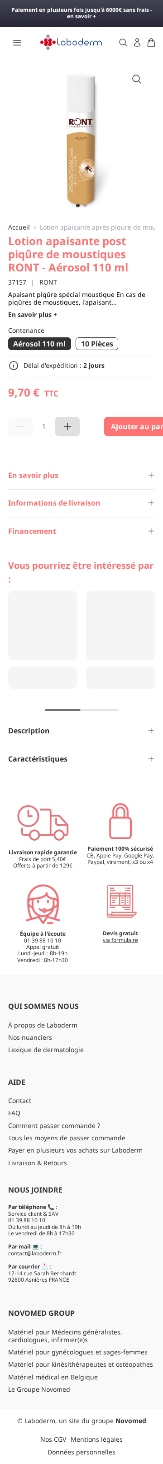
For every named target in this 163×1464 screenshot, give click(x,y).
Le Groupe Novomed (39, 1389)
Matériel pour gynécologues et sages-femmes (78, 1352)
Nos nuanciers (30, 1037)
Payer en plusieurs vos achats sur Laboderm (75, 1150)
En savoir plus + (32, 315)
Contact (19, 1100)
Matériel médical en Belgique (53, 1377)
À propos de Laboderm (42, 1025)
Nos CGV (53, 1439)
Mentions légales (97, 1439)
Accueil (19, 227)
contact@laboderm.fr (35, 1253)
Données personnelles (81, 1452)
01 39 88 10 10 (26, 1220)
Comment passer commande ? (54, 1125)
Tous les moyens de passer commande (66, 1137)
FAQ (14, 1112)
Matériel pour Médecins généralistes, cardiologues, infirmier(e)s (65, 1336)
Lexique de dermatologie (46, 1049)
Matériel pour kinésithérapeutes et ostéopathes (80, 1364)
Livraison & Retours (37, 1162)
